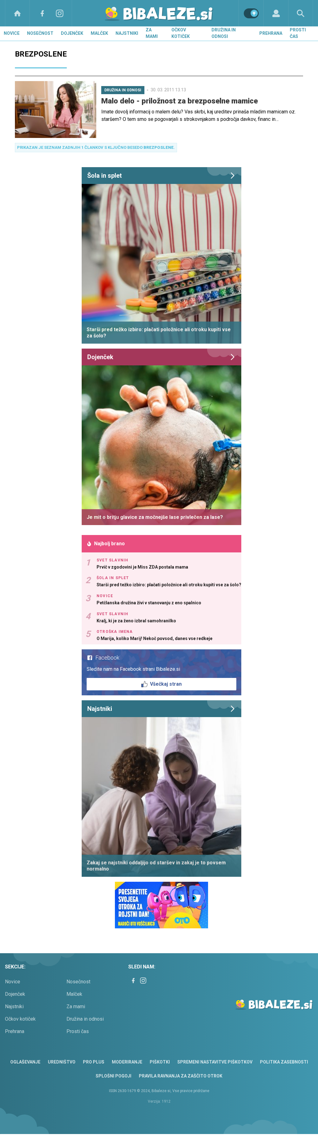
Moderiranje (127, 1061)
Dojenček (72, 33)
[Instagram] (59, 13)
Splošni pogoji (113, 1075)
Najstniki (127, 33)
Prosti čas (298, 33)
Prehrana (270, 33)
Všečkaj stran (166, 684)
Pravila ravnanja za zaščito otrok (180, 1075)
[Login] (276, 13)
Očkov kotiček (180, 33)
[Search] (300, 13)
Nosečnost (40, 33)
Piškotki (160, 1061)
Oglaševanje (25, 1061)
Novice (12, 33)
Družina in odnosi (223, 33)
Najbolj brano (109, 544)
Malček (99, 33)
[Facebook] (42, 13)
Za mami (152, 33)
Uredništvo (61, 1061)
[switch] (251, 13)
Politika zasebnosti (284, 1061)
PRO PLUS (93, 1061)
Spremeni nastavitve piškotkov (214, 1061)
